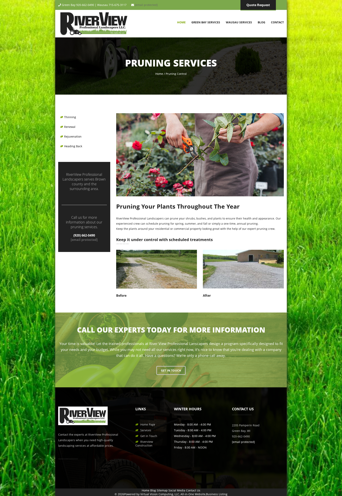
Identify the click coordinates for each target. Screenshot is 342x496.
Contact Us (193, 490)
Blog (261, 22)
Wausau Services (239, 22)
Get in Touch (148, 436)
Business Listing (216, 494)
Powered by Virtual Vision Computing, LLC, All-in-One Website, (165, 494)
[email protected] (146, 5)
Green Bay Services (205, 22)
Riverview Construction (144, 443)
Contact (277, 22)
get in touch (171, 370)
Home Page (147, 424)
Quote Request (258, 5)
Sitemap (162, 490)
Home (181, 22)
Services (145, 430)
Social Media (176, 490)
